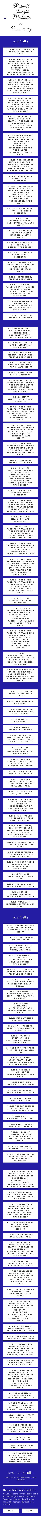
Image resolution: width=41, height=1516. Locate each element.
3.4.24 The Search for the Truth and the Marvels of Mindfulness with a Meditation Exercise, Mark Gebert (20, 805)
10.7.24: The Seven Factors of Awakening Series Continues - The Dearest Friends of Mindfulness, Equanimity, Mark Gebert (20, 413)
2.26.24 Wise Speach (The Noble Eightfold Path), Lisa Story (20, 818)
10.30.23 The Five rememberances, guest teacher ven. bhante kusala (20, 983)
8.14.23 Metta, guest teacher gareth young (20, 1091)
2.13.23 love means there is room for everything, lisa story (20, 1395)
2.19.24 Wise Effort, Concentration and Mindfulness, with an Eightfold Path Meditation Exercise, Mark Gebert (20, 831)
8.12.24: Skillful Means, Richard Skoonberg (20, 519)
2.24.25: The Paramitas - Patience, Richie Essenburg (20, 211)
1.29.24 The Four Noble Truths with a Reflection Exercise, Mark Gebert (20, 865)
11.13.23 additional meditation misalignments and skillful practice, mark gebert (20, 959)
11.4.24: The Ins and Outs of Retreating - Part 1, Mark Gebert (20, 365)
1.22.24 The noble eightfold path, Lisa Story (20, 876)
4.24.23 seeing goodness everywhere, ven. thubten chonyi (20, 1263)
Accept (30, 1511)
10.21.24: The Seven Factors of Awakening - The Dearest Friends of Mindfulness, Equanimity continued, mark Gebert (20, 386)
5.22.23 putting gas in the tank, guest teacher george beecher (20, 1226)
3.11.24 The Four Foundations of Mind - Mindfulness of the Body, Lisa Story (20, 782)
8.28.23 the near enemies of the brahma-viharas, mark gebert (20, 1073)
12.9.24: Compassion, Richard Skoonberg (20, 316)
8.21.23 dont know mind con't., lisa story (20, 1083)
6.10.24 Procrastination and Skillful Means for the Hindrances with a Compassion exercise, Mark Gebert (20, 658)
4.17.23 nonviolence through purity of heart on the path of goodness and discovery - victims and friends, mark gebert (20, 1277)
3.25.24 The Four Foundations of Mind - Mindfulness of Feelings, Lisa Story (20, 762)
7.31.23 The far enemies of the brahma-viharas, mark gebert (20, 1108)
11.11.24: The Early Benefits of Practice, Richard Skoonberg (20, 355)
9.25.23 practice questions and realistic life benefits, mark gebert (20, 1039)
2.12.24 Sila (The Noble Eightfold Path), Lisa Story (20, 844)
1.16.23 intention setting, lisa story (20, 1438)
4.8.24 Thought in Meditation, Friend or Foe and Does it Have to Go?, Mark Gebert (20, 738)
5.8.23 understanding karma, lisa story (20, 1236)
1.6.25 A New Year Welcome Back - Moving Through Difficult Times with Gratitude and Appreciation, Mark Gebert (20, 290)
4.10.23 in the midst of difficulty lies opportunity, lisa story (20, 1292)
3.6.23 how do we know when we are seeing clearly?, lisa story (20, 1362)
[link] (20, 18)
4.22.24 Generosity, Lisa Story (20, 720)
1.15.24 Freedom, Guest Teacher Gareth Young (20, 885)
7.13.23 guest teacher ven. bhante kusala (20, 1125)
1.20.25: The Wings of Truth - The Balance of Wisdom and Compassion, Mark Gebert (21, 267)
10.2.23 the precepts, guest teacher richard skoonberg (20, 1028)
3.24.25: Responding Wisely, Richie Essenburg (20, 178)
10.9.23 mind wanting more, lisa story (20, 1019)
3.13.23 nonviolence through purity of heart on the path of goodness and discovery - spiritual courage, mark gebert (20, 1349)
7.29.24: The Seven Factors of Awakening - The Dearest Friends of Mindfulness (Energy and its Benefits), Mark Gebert (20, 548)
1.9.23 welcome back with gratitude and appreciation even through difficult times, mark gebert (20, 1457)
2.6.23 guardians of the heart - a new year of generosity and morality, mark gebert (20, 1406)
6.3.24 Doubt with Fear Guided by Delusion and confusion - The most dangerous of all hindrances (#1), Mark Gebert (20, 675)
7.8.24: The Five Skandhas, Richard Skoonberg (20, 600)
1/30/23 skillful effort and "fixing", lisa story (20, 1417)
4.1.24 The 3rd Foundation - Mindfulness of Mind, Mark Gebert (20, 750)
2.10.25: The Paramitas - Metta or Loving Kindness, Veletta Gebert (20, 234)
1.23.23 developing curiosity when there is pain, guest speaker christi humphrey (20, 1428)
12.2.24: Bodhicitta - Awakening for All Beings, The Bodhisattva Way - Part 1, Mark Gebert (20, 333)
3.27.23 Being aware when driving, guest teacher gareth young (20, 1328)
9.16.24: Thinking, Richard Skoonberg (20, 461)
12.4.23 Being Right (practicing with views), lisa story (20, 948)
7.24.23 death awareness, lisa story (20, 1117)
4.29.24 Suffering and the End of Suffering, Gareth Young (20, 711)
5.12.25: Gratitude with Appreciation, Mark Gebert (20, 51)
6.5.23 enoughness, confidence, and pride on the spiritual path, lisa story (20, 1195)
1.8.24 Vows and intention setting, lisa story (20, 904)
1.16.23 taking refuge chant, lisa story (20, 1446)
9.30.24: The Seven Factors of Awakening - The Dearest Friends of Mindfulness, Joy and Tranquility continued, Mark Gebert (20, 431)
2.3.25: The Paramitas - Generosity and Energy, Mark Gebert (20, 245)
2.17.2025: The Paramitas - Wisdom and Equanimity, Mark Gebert (20, 222)
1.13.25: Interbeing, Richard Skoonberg (20, 278)
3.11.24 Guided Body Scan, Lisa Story (20, 793)
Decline (11, 1511)
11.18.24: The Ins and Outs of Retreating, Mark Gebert (20, 345)
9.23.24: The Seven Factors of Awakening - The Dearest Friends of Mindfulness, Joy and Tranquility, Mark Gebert (20, 449)
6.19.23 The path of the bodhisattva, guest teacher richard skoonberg (20, 1157)
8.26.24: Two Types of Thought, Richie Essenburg (20, 493)
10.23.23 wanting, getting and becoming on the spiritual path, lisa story (20, 995)
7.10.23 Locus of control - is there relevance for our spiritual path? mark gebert (20, 1136)
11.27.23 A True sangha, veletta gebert (20, 939)
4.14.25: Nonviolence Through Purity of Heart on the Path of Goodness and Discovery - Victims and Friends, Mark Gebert (20, 123)
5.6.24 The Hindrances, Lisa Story (20, 702)
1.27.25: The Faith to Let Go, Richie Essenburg (20, 255)
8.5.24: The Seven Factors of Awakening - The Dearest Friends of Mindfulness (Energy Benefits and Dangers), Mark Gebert (20, 532)
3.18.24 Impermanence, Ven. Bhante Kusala (20, 773)
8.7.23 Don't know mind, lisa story (20, 1099)
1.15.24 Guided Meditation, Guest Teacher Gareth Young (20, 894)
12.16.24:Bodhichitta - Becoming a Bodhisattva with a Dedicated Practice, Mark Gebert (20, 305)
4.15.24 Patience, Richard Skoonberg (20, 728)
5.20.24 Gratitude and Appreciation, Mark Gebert (21, 693)
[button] (5, 18)
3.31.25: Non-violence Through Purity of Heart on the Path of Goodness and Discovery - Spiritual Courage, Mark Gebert (20, 165)
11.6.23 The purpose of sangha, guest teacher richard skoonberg (20, 972)
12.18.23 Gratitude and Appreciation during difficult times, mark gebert (20, 928)
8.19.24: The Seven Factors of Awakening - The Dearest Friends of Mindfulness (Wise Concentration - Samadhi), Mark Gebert (20, 505)
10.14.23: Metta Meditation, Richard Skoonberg (20, 399)
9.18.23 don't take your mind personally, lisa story (20, 1050)
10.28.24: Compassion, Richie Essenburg (20, 374)
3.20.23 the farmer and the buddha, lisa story (20, 1337)
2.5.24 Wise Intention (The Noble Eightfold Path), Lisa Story (20, 854)
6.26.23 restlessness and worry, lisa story (20, 1147)
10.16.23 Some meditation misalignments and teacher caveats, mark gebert (20, 1008)
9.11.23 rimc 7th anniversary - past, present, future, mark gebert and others (20, 1061)
